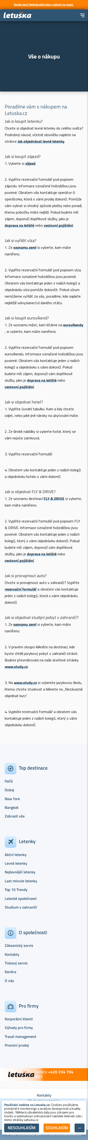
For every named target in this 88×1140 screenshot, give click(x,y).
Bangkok (12, 807)
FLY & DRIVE (54, 498)
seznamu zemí (24, 247)
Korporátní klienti (19, 1019)
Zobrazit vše (15, 816)
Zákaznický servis (19, 945)
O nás (9, 980)
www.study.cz (16, 666)
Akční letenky (16, 854)
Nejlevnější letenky (20, 872)
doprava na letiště (19, 225)
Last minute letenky (21, 881)
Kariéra (10, 972)
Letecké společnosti (21, 898)
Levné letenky (16, 863)
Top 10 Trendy (16, 889)
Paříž (9, 781)
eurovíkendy (73, 325)
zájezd (30, 163)
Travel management (20, 1036)
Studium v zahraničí (21, 907)
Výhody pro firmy (19, 1027)
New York (12, 799)
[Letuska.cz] (18, 15)
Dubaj (9, 790)
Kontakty (12, 954)
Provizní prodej (17, 1045)
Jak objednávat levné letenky (41, 141)
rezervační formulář (21, 589)
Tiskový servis (16, 963)
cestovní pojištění (58, 225)
